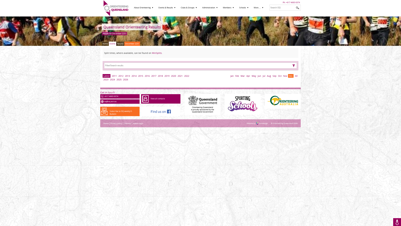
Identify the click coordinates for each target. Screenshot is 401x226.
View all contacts (158, 98)
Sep (274, 75)
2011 (114, 75)
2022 (186, 75)
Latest (106, 75)
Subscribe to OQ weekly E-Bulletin (121, 112)
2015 (140, 75)
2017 (153, 75)
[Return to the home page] (115, 15)
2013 (127, 75)
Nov (285, 75)
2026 (125, 79)
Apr (248, 75)
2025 (119, 79)
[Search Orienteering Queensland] (297, 8)
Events (112, 43)
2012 (120, 75)
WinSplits (157, 52)
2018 (160, 75)
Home (105, 43)
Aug (269, 75)
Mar (243, 75)
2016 (147, 75)
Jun (259, 75)
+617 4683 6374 (293, 2)
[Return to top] (397, 222)
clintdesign (260, 123)
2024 (112, 79)
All (296, 75)
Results (120, 43)
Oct (280, 75)
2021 (180, 75)
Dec (291, 75)
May (254, 75)
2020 (173, 75)
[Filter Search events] (294, 66)
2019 (166, 75)
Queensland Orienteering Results (132, 27)
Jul (264, 75)
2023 (105, 79)
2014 (134, 75)
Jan (232, 75)
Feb (237, 75)
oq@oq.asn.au (110, 101)
